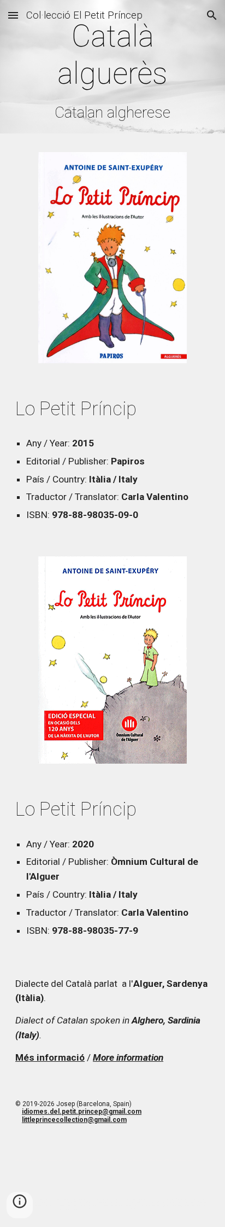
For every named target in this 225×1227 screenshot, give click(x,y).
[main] (112, 69)
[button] (13, 15)
